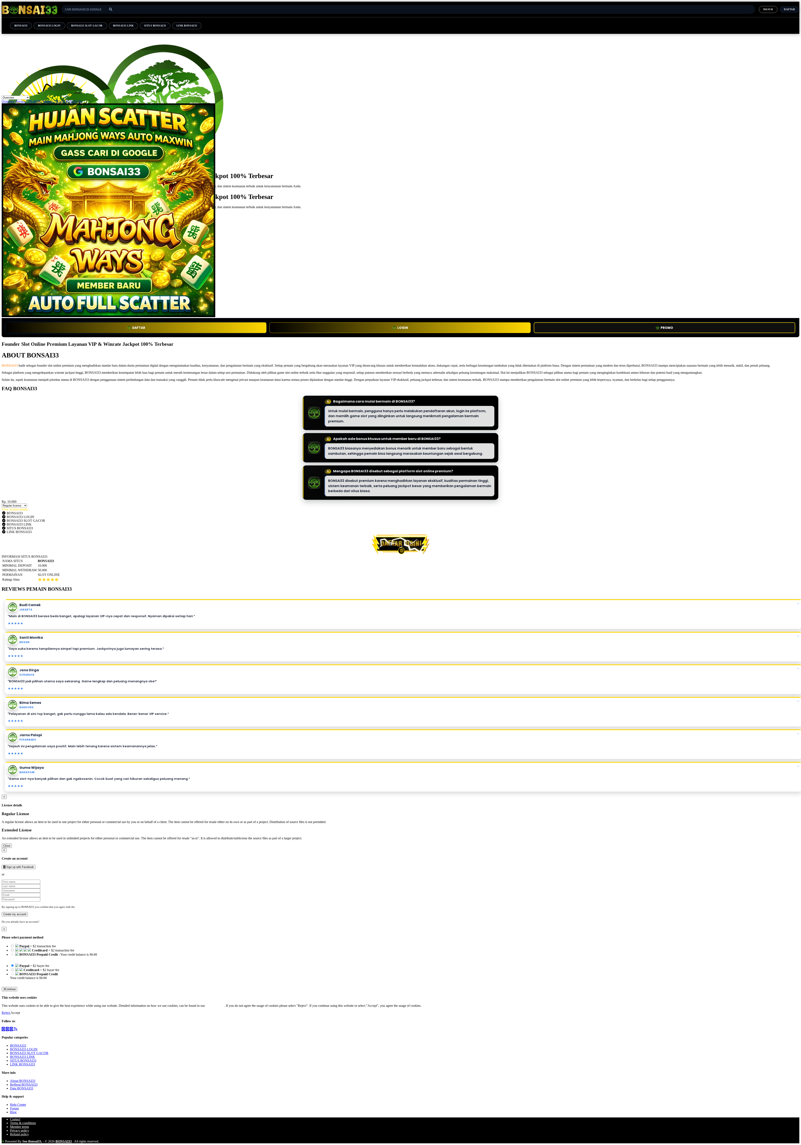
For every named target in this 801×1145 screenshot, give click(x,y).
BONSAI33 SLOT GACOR (87, 25)
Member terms (19, 1127)
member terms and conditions (92, 906)
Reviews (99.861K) (29, 101)
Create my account (14, 914)
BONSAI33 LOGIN (49, 25)
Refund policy (19, 1134)
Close (6, 845)
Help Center (18, 1104)
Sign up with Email (18, 874)
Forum (14, 1108)
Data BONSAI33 (21, 1088)
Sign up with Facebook (19, 867)
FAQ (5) (75, 101)
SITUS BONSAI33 (155, 25)
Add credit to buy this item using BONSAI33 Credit (44, 958)
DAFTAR (138, 328)
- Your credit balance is (53, 956)
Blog (13, 1112)
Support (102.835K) (56, 101)
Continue (10, 989)
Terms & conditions (23, 1123)
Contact (15, 1119)
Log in (43, 921)
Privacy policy (19, 1130)
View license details (15, 509)
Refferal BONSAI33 (24, 1084)
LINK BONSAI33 (186, 25)
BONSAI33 (21, 25)
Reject (6, 1013)
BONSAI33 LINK (123, 25)
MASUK (768, 9)
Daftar (789, 9)
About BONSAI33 (22, 1081)
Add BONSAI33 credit (25, 981)
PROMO (667, 328)
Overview (8, 101)
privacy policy (215, 1005)
